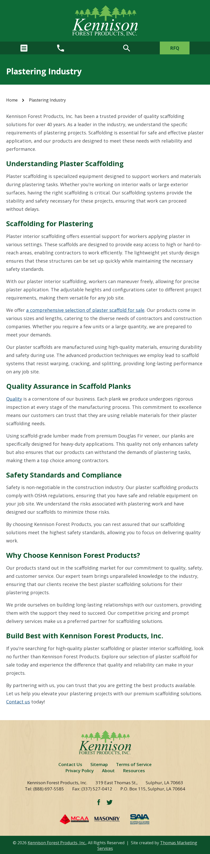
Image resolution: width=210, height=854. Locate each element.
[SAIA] (139, 819)
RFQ (174, 48)
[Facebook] (98, 802)
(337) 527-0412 (96, 789)
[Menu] (23, 48)
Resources (134, 770)
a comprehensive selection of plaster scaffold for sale (85, 310)
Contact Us (70, 764)
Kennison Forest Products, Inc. (57, 843)
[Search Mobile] (126, 48)
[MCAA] (91, 819)
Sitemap (99, 764)
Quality (14, 399)
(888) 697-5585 (48, 789)
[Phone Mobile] (60, 48)
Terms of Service (134, 764)
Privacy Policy (79, 770)
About (108, 770)
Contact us (18, 702)
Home (12, 100)
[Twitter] (110, 802)
